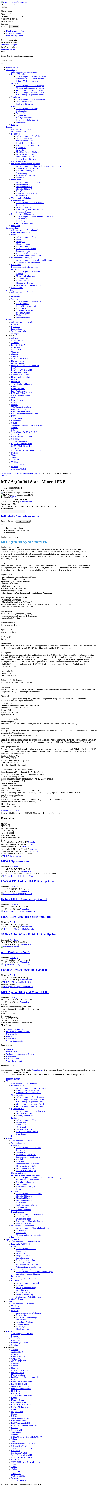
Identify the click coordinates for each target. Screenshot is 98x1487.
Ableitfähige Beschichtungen (28, 262)
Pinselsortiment (22, 304)
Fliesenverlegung (23, 281)
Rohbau (19, 274)
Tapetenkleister (22, 115)
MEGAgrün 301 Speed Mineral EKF (25, 992)
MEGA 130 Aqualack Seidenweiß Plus (26, 916)
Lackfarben (15, 134)
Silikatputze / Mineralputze (27, 253)
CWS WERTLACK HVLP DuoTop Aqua (28, 881)
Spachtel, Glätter (23, 313)
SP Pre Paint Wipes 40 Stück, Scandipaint (28, 934)
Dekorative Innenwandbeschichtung (25, 164)
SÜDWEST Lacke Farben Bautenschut (27, 450)
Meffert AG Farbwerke (20, 395)
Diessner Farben (17, 361)
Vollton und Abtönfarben (21, 198)
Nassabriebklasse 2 (24, 187)
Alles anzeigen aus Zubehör (22, 292)
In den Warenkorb (23, 521)
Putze (13, 235)
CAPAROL (16, 347)
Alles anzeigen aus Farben (21, 129)
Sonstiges (15, 333)
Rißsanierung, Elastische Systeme (29, 209)
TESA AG (15, 460)
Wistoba (14, 466)
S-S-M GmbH (17, 418)
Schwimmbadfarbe (24, 138)
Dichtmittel (15, 297)
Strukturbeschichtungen (25, 175)
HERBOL (15, 379)
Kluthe (14, 386)
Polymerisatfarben (23, 212)
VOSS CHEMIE (18, 464)
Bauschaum (21, 122)
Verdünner (15, 294)
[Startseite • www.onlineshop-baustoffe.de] (14, 2)
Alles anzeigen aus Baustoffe (28, 271)
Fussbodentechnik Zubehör (27, 120)
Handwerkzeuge (23, 317)
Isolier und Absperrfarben (26, 193)
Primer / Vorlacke (18, 74)
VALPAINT (16, 462)
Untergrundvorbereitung (26, 276)
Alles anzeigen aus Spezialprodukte (25, 230)
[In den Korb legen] (2, 63)
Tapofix (14, 455)
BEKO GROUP (18, 345)
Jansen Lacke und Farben (21, 384)
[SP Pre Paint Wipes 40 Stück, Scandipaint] (19, 929)
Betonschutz (16, 265)
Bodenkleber (21, 111)
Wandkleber (21, 113)
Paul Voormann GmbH (20, 411)
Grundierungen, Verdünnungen (28, 223)
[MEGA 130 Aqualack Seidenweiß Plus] (18, 911)
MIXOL (14, 405)
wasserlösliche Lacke (24, 141)
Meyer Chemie (17, 400)
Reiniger (14, 125)
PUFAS (14, 416)
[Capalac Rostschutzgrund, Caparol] (16, 964)
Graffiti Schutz (17, 287)
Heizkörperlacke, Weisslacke (28, 152)
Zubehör (9, 290)
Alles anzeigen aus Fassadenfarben (30, 203)
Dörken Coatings (18, 363)
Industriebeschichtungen (26, 159)
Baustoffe (15, 269)
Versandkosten (26, 502)
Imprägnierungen (13, 67)
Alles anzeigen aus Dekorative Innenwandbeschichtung (38, 166)
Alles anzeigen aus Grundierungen (30, 86)
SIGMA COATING (19, 434)
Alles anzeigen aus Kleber (26, 108)
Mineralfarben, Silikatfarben (22, 214)
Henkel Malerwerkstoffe (21, 377)
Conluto (14, 354)
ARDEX (15, 343)
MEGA (14, 398)
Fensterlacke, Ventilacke (26, 143)
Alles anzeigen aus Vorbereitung (24, 72)
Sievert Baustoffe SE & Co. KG (24, 432)
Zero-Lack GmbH (18, 469)
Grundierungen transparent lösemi (30, 92)
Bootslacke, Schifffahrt (20, 232)
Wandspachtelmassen (24, 102)
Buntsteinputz (21, 239)
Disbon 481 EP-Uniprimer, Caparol (24, 899)
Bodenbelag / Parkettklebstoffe (28, 285)
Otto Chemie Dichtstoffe (21, 407)
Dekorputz (20, 242)
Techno (14, 457)
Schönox (14, 427)
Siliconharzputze (23, 251)
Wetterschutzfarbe (18, 131)
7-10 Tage (14, 497)
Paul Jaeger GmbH (19, 409)
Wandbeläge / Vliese (19, 331)
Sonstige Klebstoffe (24, 118)
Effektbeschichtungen (25, 170)
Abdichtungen (22, 278)
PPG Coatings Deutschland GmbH (25, 414)
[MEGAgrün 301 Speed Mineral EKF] (17, 987)
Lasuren (14, 324)
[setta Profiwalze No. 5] (11, 947)
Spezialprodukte (12, 228)
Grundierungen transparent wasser (30, 88)
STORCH (15, 448)
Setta (13, 430)
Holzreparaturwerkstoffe (26, 154)
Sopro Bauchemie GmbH (21, 444)
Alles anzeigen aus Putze (26, 237)
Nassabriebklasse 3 (24, 189)
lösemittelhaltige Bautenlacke (28, 145)
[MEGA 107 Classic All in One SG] (16, 982)
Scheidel (14, 423)
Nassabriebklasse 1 (24, 184)
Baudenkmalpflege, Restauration (24, 267)
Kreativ (9, 320)
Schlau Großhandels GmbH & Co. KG (27, 425)
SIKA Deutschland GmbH (22, 437)
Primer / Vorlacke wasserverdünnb (30, 79)
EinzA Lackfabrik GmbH (21, 370)
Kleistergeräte (21, 315)
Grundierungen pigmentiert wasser (30, 90)
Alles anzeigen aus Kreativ (22, 322)
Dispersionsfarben (23, 207)
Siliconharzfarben (23, 205)
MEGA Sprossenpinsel (15, 861)
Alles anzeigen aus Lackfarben (28, 136)
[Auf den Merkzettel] (2, 524)
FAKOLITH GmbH (19, 372)
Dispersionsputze (23, 244)
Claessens (15, 352)
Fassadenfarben (17, 200)
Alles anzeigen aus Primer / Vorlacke (31, 76)
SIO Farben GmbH (19, 441)
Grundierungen (17, 83)
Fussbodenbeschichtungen (21, 258)
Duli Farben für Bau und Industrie (25, 366)
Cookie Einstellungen (14, 1041)
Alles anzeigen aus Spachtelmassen (30, 99)
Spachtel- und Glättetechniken (28, 168)
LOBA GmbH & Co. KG (21, 393)
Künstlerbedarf (17, 329)
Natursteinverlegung (24, 283)
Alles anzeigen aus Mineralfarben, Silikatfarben (35, 216)
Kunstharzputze (22, 246)
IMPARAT (15, 382)
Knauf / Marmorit (18, 388)
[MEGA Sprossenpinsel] (11, 856)
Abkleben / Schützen (24, 310)
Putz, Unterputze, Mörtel (26, 248)
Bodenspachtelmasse (24, 104)
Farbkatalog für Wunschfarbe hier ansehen (20, 516)
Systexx (14, 453)
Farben (9, 127)
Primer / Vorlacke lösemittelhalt (28, 81)
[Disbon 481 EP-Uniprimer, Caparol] (16, 893)
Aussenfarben (21, 219)
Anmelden (14, 27)
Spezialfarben (21, 196)
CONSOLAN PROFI (20, 359)
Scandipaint (16, 421)
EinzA (13, 368)
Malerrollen (21, 308)
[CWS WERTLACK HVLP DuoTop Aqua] (19, 876)
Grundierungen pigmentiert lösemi (30, 95)
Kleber (14, 106)
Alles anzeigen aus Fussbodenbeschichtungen (34, 260)
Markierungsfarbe (18, 161)
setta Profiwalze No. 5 (15, 952)
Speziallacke (21, 147)
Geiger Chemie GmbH (20, 375)
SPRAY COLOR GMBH (21, 446)
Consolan (15, 356)
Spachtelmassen (17, 97)
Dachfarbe (15, 226)
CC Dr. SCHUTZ (18, 349)
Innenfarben (16, 180)
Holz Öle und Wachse (25, 157)
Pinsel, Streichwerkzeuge (26, 306)
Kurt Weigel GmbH (19, 391)
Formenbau (21, 177)
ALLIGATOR (17, 340)
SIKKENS (15, 439)
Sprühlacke (15, 327)
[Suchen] (2, 10)
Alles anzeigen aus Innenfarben (29, 182)
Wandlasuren (21, 173)
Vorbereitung (11, 69)
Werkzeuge (15, 299)
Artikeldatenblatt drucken (11, 811)
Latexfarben (21, 191)
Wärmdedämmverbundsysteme (28, 255)
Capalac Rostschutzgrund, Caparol (24, 969)
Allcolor (14, 338)
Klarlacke (20, 150)
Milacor (14, 402)
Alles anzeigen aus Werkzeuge (28, 301)
